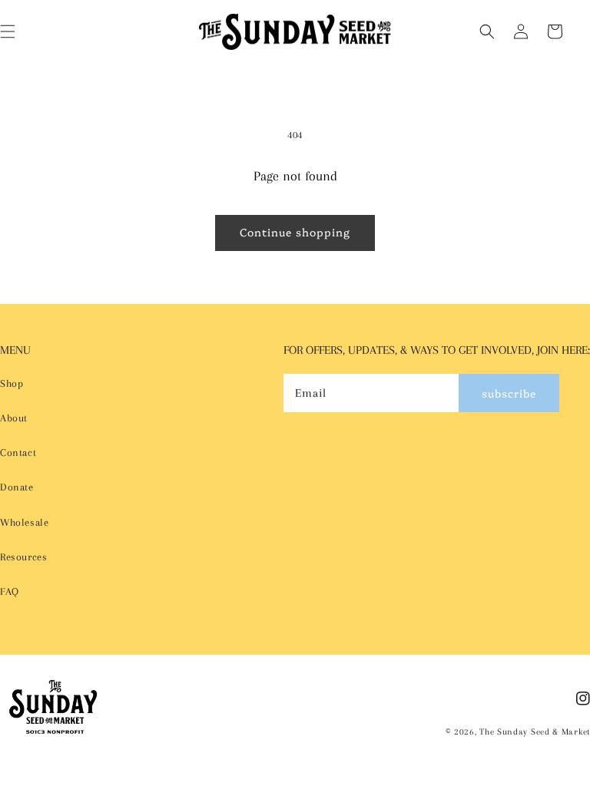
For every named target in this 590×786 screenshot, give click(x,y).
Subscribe (509, 393)
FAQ (9, 591)
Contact (18, 452)
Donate (17, 487)
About (14, 418)
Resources (23, 557)
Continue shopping (295, 231)
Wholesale (24, 522)
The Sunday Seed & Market (534, 732)
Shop (11, 383)
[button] (487, 31)
